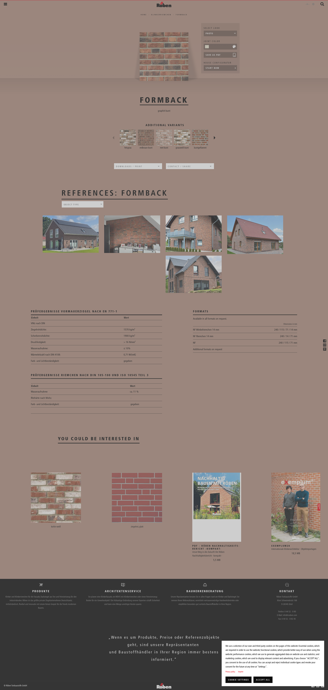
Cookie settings (238, 679)
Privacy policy (230, 671)
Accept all (263, 679)
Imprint (240, 671)
